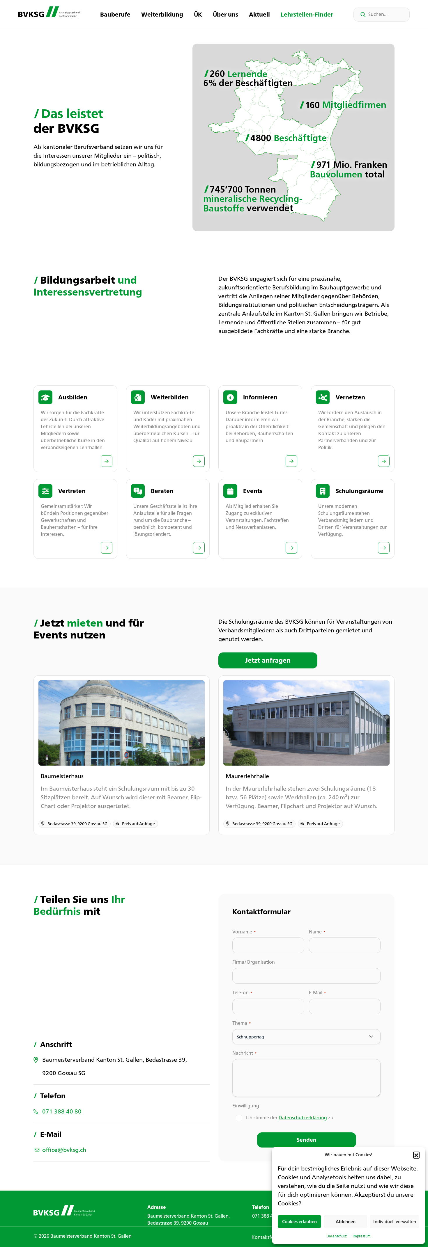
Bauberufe (115, 14)
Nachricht (244, 1053)
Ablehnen (346, 1221)
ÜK (198, 14)
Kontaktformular (270, 1237)
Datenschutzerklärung (303, 1117)
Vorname (244, 932)
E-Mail (317, 993)
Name (317, 932)
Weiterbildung (162, 14)
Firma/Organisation (253, 962)
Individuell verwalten (394, 1221)
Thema (241, 1023)
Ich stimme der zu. (290, 1117)
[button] (416, 1155)
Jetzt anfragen (268, 660)
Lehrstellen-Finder (307, 14)
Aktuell (259, 14)
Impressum (362, 1236)
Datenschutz (336, 1236)
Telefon (242, 993)
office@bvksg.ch (64, 1150)
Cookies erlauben (299, 1221)
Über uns (225, 14)
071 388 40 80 (62, 1111)
